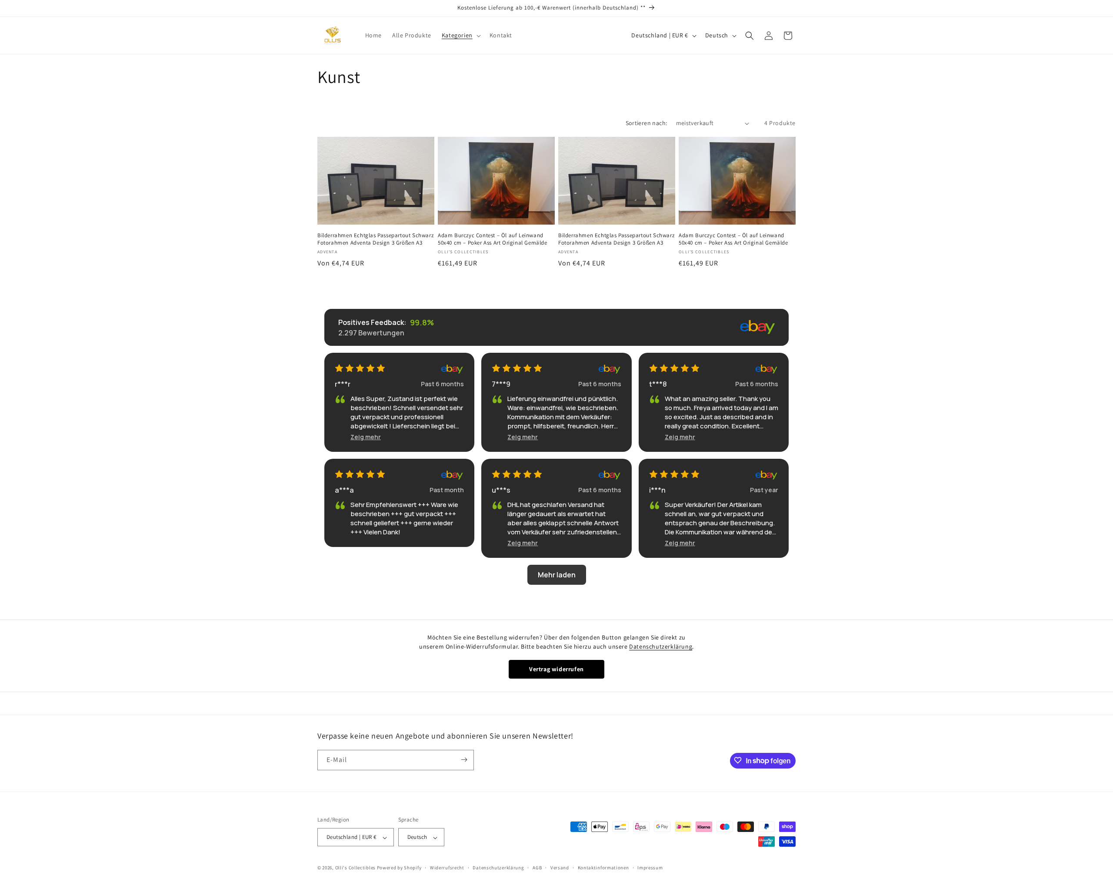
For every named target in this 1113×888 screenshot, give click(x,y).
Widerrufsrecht (447, 868)
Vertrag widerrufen (556, 669)
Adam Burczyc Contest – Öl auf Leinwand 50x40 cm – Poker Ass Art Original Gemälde (492, 239)
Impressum (650, 868)
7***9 (501, 384)
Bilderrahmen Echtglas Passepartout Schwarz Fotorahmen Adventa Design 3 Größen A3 (375, 239)
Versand (559, 868)
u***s (501, 490)
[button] (460, 35)
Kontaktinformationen (603, 868)
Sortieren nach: (646, 123)
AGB (537, 868)
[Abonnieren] (463, 759)
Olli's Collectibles (355, 868)
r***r (342, 384)
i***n (657, 490)
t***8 (658, 384)
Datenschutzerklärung (660, 646)
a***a (344, 490)
